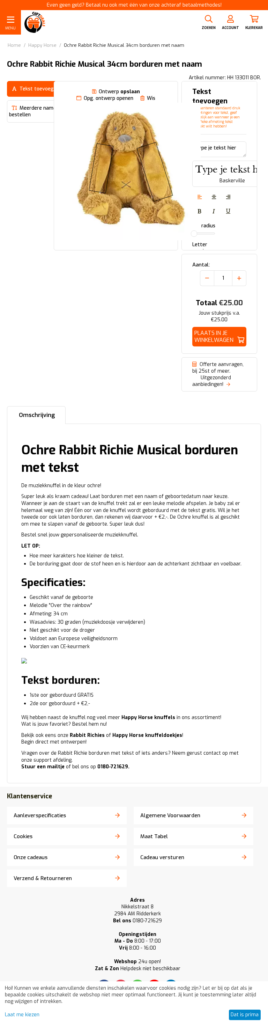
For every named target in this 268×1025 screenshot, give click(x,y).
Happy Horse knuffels (148, 717)
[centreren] (214, 197)
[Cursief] (214, 212)
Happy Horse (42, 45)
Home (14, 45)
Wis (151, 98)
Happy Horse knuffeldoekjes (147, 735)
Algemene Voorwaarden (170, 815)
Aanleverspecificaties (40, 815)
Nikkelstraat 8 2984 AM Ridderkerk (137, 910)
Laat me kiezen (22, 1014)
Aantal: (201, 264)
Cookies (23, 836)
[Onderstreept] (228, 212)
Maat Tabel (154, 836)
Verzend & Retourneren (43, 878)
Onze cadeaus (30, 857)
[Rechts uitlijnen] (228, 197)
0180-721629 (137, 920)
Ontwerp (119, 91)
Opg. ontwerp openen (108, 98)
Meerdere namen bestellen (34, 111)
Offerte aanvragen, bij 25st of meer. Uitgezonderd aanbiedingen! (218, 374)
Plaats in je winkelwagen (213, 336)
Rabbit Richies (87, 735)
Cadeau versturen (162, 857)
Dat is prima (245, 1014)
